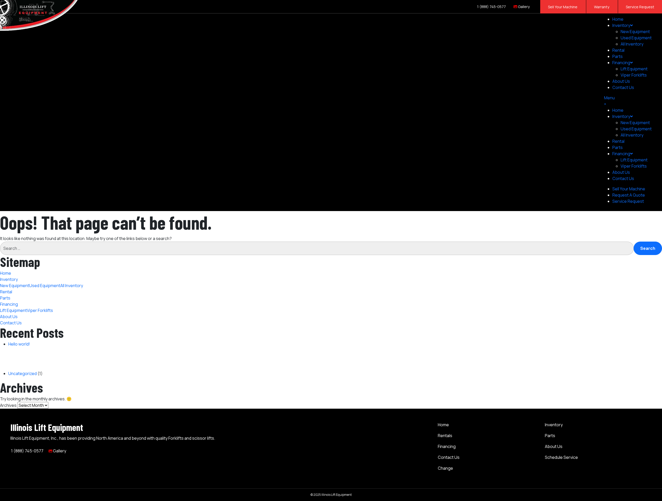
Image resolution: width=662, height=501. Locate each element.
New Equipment (635, 31)
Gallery (523, 6)
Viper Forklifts (634, 75)
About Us (621, 81)
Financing (447, 446)
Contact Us (623, 87)
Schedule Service (561, 457)
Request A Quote (628, 195)
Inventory (621, 25)
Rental (618, 50)
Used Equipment (636, 38)
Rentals (445, 435)
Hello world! (19, 344)
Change (445, 468)
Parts (617, 56)
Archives (8, 405)
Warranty (602, 6)
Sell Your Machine (563, 6)
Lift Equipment (634, 69)
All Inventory (632, 44)
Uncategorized (22, 373)
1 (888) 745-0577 (491, 6)
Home (617, 19)
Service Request (640, 6)
